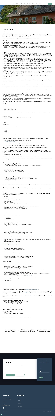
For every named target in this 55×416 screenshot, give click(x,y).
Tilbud (22, 3)
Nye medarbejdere (39, 3)
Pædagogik (26, 3)
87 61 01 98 (4, 402)
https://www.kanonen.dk (29, 289)
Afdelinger (33, 3)
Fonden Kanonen (17, 3)
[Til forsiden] (5, 4)
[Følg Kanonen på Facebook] (3, 408)
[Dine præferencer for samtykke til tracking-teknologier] (1, 414)
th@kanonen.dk (27, 292)
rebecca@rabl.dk (29, 295)
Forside (13, 3)
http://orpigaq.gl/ (36, 289)
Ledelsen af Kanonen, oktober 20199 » (9, 141)
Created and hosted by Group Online (47, 411)
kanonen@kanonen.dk (6, 405)
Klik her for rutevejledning (7, 399)
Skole (30, 3)
